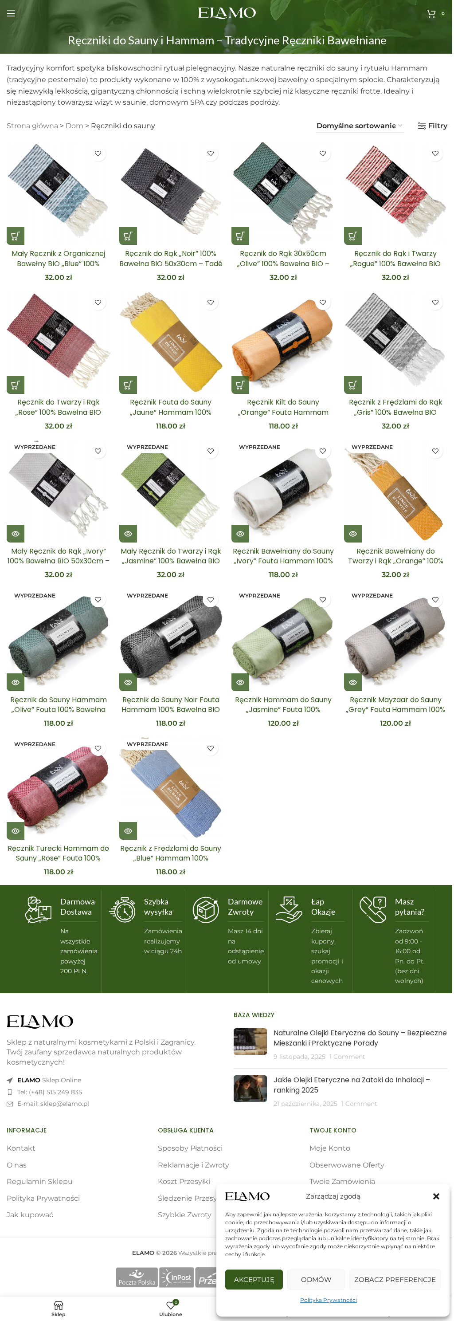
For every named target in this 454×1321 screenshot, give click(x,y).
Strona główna (32, 126)
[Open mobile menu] (11, 13)
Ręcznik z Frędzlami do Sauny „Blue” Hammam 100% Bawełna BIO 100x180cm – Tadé (170, 863)
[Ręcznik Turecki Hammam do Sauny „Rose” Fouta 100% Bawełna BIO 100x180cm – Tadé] (58, 788)
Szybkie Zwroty (184, 1215)
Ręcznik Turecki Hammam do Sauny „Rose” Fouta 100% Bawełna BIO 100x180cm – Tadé (58, 863)
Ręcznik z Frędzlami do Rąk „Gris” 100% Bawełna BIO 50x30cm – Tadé (395, 412)
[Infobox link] (59, 936)
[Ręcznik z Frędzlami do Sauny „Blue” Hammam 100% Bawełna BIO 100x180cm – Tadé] (171, 788)
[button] (436, 1196)
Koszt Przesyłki (184, 1181)
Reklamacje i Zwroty (193, 1165)
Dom (74, 126)
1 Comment (347, 1057)
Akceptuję (254, 1279)
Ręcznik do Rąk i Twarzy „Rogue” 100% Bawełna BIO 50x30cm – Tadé (395, 263)
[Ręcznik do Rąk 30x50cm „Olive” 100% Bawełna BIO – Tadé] (283, 193)
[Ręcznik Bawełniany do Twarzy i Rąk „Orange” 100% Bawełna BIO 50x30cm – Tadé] (396, 491)
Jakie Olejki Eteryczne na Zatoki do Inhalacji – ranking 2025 (352, 1085)
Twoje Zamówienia (342, 1181)
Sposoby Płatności (190, 1148)
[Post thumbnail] (250, 1045)
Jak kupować (30, 1215)
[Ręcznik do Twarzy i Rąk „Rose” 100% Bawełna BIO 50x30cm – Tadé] (58, 342)
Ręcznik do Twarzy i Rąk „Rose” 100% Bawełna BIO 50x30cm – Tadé (58, 412)
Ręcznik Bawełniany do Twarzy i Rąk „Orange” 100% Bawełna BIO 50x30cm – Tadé (395, 561)
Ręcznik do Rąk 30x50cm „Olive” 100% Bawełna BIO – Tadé (283, 263)
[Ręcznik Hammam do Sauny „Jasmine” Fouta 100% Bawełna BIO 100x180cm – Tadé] (283, 639)
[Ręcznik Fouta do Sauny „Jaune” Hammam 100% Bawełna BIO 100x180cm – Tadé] (171, 342)
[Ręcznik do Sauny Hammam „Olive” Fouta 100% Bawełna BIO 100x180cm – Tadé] (58, 639)
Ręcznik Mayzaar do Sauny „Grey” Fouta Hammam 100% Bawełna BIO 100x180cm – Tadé (395, 715)
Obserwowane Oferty (346, 1165)
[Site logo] (227, 12)
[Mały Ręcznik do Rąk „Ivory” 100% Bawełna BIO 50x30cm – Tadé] (58, 491)
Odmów (316, 1279)
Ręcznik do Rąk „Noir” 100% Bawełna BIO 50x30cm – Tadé (171, 258)
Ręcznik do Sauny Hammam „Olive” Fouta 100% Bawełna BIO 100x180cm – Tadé (58, 710)
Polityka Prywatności (328, 1300)
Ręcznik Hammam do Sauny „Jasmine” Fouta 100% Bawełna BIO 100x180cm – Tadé (283, 715)
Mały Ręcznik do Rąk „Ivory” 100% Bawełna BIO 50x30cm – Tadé (59, 561)
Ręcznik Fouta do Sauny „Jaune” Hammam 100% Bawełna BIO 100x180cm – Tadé (170, 417)
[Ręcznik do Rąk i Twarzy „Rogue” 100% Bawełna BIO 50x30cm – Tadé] (396, 193)
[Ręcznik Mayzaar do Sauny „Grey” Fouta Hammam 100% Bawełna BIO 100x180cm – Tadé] (396, 639)
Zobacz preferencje (395, 1279)
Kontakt (21, 1148)
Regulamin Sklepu (40, 1181)
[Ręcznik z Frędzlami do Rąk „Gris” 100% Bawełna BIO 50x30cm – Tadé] (396, 342)
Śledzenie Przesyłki (191, 1198)
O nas (17, 1165)
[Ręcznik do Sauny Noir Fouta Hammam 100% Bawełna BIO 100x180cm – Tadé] (171, 639)
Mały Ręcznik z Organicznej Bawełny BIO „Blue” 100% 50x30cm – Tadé (58, 263)
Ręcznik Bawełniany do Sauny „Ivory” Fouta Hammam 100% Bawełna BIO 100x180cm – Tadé (283, 566)
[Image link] (40, 1021)
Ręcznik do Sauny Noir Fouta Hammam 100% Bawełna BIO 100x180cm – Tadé (170, 710)
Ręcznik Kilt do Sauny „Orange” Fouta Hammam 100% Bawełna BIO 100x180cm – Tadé (283, 417)
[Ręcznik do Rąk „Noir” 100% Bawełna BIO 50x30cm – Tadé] (171, 193)
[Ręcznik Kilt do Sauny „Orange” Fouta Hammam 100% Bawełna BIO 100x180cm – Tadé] (283, 342)
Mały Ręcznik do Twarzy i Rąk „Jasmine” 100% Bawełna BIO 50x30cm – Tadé (171, 561)
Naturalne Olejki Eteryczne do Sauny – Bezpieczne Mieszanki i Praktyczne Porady (360, 1038)
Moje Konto (329, 1148)
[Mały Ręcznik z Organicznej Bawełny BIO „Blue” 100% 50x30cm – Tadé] (58, 193)
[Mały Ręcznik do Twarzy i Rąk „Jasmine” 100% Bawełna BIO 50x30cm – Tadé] (171, 491)
